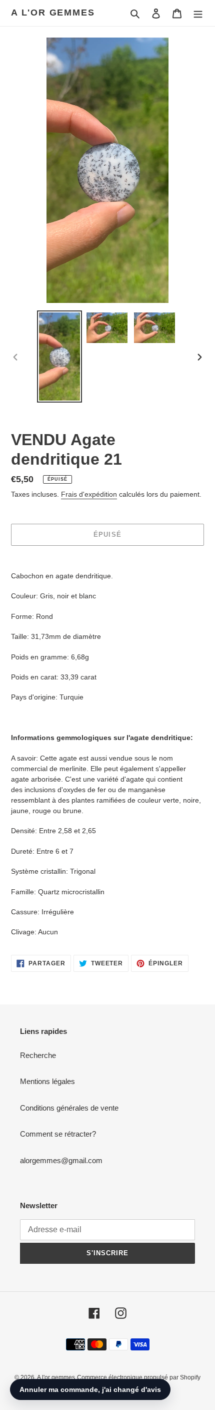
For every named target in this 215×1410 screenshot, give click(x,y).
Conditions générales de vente (69, 1108)
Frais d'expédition (89, 494)
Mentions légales (47, 1081)
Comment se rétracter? (58, 1134)
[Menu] (198, 13)
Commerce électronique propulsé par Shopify (138, 1377)
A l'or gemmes (52, 13)
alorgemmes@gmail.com (61, 1160)
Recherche (38, 1055)
